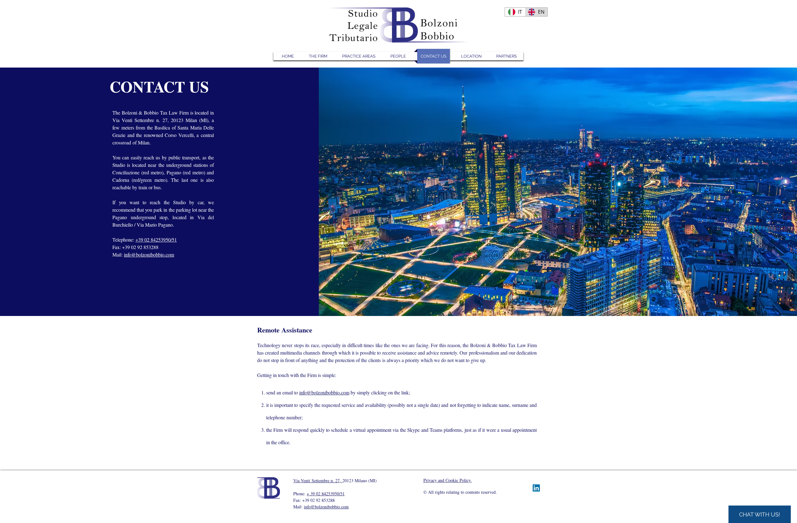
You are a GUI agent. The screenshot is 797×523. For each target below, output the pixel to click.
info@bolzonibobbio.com (149, 254)
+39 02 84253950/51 (156, 239)
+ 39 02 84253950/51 (326, 494)
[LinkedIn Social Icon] (536, 488)
